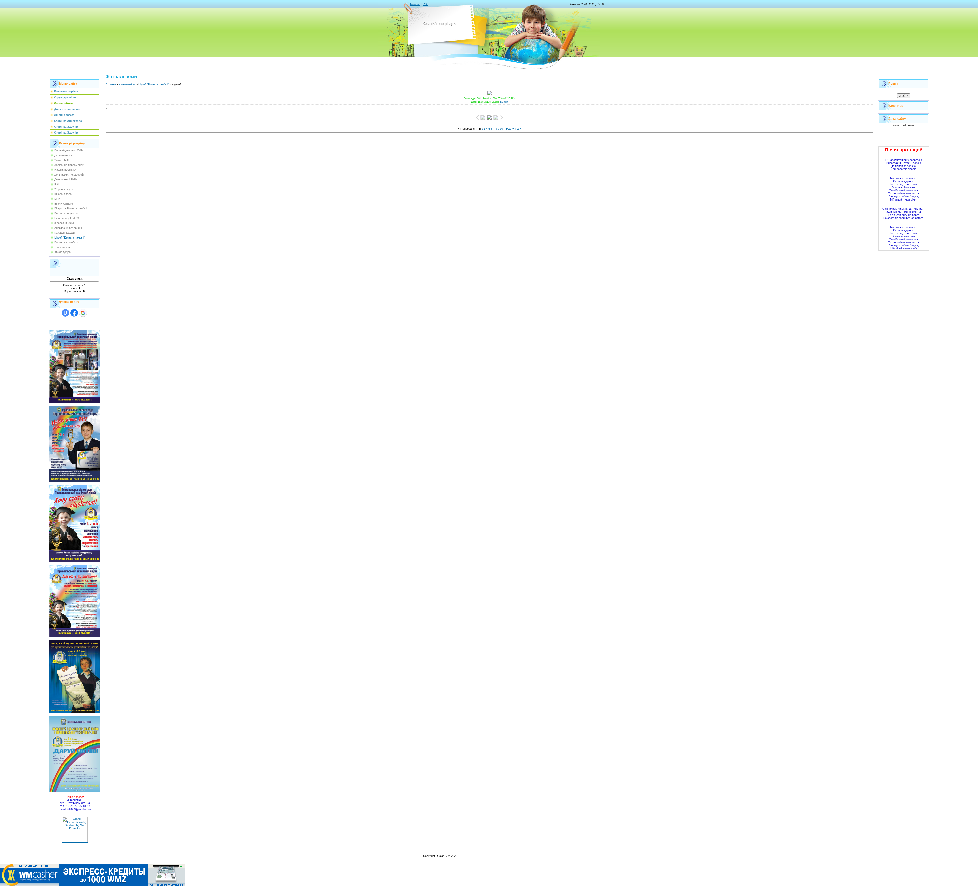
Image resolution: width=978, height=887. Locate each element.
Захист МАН (62, 160)
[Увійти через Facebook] (74, 313)
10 (501, 128)
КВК (56, 184)
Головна (415, 4)
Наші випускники (65, 169)
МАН (57, 198)
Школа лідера (63, 193)
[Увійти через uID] (65, 313)
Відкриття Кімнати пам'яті (70, 208)
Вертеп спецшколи (66, 213)
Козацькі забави (64, 232)
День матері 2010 (65, 179)
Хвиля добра (62, 252)
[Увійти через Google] (83, 313)
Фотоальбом (127, 84)
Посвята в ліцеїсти (66, 242)
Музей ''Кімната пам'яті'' (69, 237)
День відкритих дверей (69, 174)
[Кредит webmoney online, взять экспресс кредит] (92, 885)
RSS (425, 4)
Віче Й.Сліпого (63, 203)
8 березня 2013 (64, 222)
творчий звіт (62, 247)
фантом (504, 102)
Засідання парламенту (69, 164)
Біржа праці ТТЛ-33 (66, 218)
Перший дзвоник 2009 (68, 150)
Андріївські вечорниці (68, 227)
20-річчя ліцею (63, 189)
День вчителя (63, 155)
